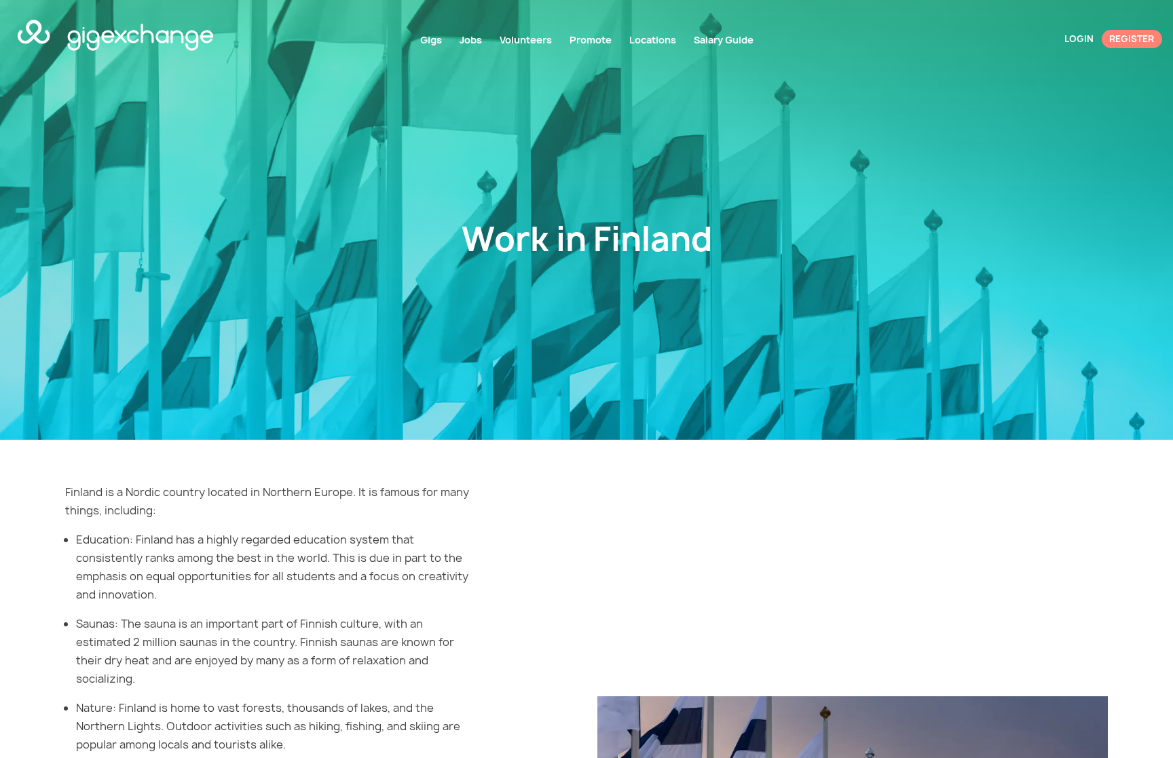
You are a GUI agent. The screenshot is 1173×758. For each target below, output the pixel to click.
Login (1079, 39)
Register (1131, 39)
